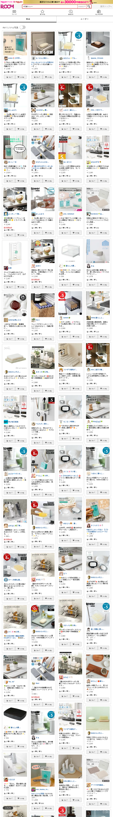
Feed (14, 12)
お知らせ (71, 12)
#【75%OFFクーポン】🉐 (71, 476)
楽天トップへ (106, 6)
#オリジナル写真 (37, 794)
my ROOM (99, 12)
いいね (22, 77)
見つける (42, 12)
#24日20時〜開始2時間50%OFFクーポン (14, 637)
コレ (10, 77)
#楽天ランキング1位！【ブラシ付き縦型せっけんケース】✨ (97, 531)
